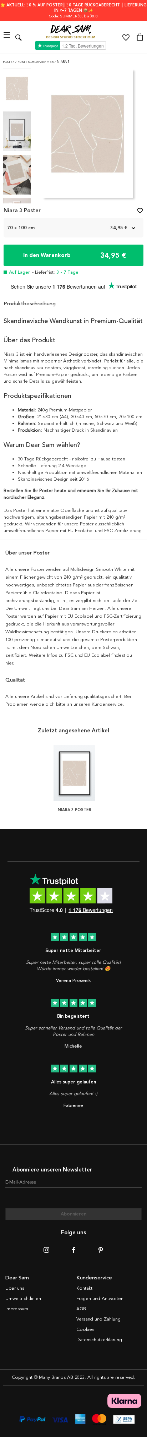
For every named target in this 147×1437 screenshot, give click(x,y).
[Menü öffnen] (7, 37)
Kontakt (84, 1288)
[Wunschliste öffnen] (126, 37)
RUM (21, 62)
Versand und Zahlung (98, 1319)
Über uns (14, 1288)
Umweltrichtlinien (23, 1298)
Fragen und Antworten (99, 1298)
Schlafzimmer (41, 62)
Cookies (85, 1329)
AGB (81, 1309)
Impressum (16, 1309)
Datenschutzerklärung (99, 1340)
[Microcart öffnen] (140, 37)
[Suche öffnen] (18, 37)
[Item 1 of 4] (87, 136)
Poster (9, 62)
